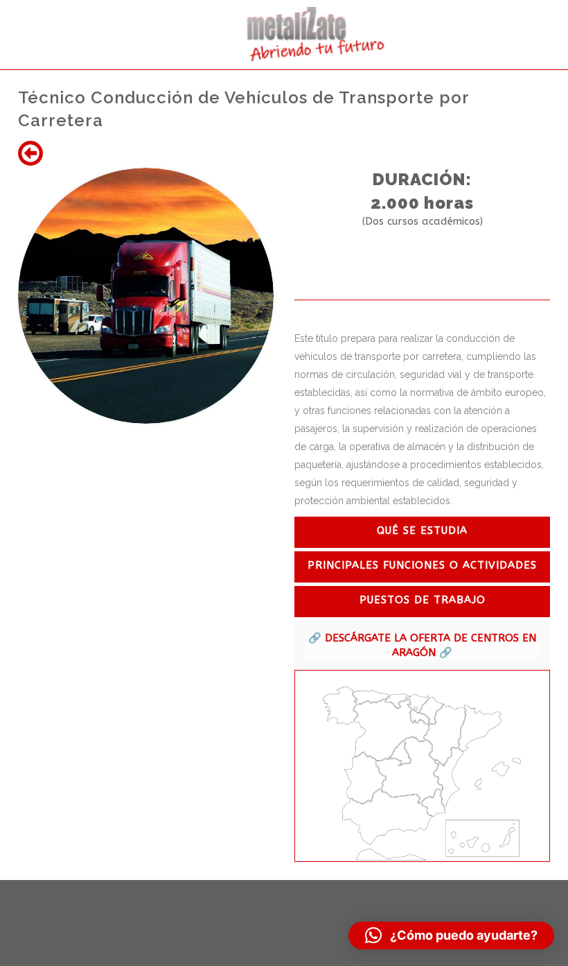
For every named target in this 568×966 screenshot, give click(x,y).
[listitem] (340, 705)
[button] (451, 935)
